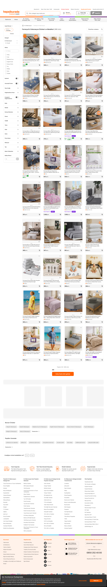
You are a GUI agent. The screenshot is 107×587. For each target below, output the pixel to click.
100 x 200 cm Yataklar (49, 514)
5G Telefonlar (88, 512)
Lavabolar (66, 483)
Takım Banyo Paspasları (69, 516)
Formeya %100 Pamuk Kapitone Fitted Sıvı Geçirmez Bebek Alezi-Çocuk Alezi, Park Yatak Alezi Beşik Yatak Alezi (94, 281)
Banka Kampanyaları (28, 559)
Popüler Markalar (88, 488)
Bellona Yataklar (27, 483)
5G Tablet (87, 510)
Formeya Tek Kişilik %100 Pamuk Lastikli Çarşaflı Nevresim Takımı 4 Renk (72, 245)
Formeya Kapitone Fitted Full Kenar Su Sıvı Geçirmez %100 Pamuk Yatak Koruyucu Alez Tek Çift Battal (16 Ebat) (52, 60)
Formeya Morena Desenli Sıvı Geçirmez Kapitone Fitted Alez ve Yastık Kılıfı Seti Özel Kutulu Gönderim (52, 171)
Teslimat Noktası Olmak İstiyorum (31, 554)
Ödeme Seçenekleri (28, 556)
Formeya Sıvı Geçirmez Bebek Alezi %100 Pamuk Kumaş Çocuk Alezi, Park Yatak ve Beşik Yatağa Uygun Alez (73, 281)
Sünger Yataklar (47, 485)
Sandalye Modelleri (7, 525)
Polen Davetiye (27, 501)
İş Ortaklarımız (6, 544)
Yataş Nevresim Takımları (29, 508)
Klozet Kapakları (68, 495)
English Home (10, 61)
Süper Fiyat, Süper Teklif (46, 9)
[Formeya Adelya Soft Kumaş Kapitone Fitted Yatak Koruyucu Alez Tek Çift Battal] (94, 81)
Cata (8, 57)
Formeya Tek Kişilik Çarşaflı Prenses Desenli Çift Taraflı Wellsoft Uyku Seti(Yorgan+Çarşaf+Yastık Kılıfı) (52, 207)
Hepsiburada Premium (86, 9)
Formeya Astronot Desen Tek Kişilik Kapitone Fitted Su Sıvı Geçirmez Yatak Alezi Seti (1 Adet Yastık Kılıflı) (31, 96)
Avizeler (5, 488)
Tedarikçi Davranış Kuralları (30, 549)
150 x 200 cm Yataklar (49, 528)
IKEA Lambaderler (28, 530)
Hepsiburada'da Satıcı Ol (98, 9)
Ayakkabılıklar (6, 497)
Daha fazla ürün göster (63, 374)
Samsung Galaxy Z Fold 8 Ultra (91, 519)
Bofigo (8, 68)
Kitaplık (5, 507)
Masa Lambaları (67, 525)
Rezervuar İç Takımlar (69, 500)
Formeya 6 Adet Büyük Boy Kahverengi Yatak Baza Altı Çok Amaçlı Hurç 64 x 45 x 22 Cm (94, 131)
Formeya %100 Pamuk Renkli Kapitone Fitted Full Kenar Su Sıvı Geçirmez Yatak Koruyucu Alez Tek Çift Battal (31, 207)
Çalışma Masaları (7, 495)
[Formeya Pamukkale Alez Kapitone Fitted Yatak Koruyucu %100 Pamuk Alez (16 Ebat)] (52, 81)
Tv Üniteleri (5, 509)
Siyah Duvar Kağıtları (48, 490)
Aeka (8, 71)
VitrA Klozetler (27, 488)
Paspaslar (66, 509)
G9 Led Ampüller (47, 525)
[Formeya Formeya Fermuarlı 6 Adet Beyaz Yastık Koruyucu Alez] (94, 157)
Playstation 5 (87, 505)
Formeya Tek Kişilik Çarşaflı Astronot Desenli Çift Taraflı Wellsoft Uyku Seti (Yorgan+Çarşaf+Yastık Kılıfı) (73, 131)
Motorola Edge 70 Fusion (90, 507)
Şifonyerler (66, 485)
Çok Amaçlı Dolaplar (7, 521)
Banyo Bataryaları (7, 523)
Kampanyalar (57, 9)
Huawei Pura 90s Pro (89, 498)
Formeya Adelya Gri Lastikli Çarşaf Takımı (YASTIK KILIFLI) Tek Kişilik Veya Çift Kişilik (72, 352)
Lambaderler (6, 518)
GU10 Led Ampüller (48, 521)
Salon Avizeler (47, 483)
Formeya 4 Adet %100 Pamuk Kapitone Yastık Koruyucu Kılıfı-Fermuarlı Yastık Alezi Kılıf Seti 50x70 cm (93, 245)
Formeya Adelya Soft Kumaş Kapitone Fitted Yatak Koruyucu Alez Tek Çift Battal (94, 96)
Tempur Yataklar (47, 493)
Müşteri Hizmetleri (75, 9)
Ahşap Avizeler (47, 518)
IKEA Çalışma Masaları (29, 485)
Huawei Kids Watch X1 (90, 493)
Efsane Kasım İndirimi (89, 491)
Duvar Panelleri (6, 516)
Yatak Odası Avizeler (48, 504)
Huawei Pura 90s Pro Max (90, 496)
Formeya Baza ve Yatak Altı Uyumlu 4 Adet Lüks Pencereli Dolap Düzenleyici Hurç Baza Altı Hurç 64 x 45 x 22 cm (31, 131)
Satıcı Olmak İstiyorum (29, 544)
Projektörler (66, 514)
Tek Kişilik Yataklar (48, 497)
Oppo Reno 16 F (88, 514)
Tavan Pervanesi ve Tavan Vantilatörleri (12, 483)
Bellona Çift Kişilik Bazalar (29, 517)
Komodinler (66, 497)
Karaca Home (10, 64)
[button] (31, 65)
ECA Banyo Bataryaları (29, 515)
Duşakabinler (6, 493)
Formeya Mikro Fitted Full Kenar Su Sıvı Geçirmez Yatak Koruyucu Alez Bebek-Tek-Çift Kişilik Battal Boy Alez (52, 131)
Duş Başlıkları (67, 493)
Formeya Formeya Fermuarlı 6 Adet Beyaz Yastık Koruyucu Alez (93, 171)
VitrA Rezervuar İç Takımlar (30, 520)
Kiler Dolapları (67, 507)
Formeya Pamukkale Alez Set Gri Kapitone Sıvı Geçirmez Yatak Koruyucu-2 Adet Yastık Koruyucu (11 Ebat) (93, 317)
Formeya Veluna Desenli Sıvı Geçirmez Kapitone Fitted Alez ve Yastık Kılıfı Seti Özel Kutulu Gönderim (31, 352)
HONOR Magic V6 (89, 526)
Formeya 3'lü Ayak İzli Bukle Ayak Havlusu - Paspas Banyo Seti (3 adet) (93, 207)
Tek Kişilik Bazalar (68, 511)
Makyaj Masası (6, 500)
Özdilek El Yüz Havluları (29, 524)
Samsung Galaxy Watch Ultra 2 (91, 524)
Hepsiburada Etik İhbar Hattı (94, 558)
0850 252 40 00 (94, 552)
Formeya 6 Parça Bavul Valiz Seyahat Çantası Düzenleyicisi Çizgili (31, 281)
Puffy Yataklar (27, 506)
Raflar (65, 490)
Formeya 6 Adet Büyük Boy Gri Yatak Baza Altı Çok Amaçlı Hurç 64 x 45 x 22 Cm (31, 60)
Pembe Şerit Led (47, 516)
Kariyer (5, 551)
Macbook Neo (88, 500)
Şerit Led (5, 514)
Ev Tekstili (7, 43)
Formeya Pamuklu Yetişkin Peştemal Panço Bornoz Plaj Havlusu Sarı (31, 317)
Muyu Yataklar (27, 494)
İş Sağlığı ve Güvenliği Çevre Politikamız (12, 561)
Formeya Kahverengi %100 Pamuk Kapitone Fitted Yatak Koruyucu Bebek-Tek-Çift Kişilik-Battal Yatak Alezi (51, 245)
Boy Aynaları (67, 504)
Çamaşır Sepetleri (68, 528)
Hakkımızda (6, 542)
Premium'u (12, 14)
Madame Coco (10, 59)
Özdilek (8, 73)
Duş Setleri (5, 504)
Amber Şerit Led (47, 500)
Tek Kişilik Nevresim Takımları (50, 507)
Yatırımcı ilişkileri (7, 547)
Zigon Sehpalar (67, 488)
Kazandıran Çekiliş (89, 503)
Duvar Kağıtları (6, 485)
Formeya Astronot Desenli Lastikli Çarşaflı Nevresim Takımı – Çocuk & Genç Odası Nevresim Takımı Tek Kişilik (31, 171)
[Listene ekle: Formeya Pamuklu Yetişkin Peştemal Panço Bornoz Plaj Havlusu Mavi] (60, 328)
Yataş (8, 54)
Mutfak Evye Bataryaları (8, 528)
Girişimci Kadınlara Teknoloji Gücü (31, 551)
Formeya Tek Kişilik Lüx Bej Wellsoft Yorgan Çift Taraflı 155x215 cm (93, 352)
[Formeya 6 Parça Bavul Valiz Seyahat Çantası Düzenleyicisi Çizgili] (31, 267)
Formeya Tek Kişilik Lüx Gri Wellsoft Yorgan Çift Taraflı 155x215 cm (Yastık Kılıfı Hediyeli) (73, 207)
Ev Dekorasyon (8, 40)
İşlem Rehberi (27, 561)
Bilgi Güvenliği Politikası (8, 556)
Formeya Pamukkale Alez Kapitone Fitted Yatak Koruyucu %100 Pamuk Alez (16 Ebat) (52, 96)
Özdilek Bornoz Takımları (29, 496)
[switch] (17, 78)
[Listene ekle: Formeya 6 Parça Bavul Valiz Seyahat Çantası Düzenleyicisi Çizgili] (39, 256)
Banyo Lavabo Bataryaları (70, 502)
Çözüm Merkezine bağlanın (94, 543)
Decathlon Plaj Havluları (29, 522)
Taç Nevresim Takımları (29, 503)
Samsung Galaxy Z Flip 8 (90, 521)
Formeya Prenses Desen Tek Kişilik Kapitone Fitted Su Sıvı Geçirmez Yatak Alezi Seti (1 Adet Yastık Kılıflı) (73, 171)
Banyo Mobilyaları (7, 490)
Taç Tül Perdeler (27, 499)
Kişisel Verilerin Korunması (9, 554)
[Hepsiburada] (11, 11)
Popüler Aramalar (88, 486)
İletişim (4, 563)
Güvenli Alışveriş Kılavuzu (9, 559)
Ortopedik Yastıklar (48, 511)
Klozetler (5, 502)
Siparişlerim (36, 9)
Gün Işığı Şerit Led (48, 495)
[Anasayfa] (23, 26)
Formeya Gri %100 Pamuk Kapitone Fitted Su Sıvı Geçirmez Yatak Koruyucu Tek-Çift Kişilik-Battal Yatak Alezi (73, 96)
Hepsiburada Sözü (89, 481)
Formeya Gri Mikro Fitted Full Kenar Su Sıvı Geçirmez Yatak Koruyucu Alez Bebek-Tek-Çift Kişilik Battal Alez (73, 317)
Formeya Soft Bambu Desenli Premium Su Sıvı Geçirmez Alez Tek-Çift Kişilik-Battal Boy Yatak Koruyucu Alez (73, 60)
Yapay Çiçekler (67, 521)
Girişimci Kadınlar (65, 9)
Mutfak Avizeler (47, 488)
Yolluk (65, 518)
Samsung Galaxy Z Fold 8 (90, 517)
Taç (8, 66)
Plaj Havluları (67, 523)
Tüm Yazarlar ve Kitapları (90, 484)
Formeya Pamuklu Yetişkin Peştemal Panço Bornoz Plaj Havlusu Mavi (52, 352)
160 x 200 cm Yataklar (49, 523)
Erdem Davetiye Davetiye (29, 510)
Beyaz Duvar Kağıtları (49, 509)
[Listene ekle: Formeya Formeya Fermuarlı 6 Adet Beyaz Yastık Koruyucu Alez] (102, 147)
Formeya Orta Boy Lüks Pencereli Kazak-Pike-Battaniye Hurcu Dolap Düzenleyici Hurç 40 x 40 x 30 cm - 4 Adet (52, 281)
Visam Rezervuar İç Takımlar (30, 513)
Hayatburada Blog (28, 542)
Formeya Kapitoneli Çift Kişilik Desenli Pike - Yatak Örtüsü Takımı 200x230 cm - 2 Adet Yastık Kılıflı (52, 317)
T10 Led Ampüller (48, 502)
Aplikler (5, 511)
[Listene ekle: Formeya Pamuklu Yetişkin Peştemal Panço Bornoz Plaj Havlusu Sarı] (39, 292)
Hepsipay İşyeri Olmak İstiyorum (31, 547)
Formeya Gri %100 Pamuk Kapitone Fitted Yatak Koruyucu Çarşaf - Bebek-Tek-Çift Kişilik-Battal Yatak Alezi (93, 60)
